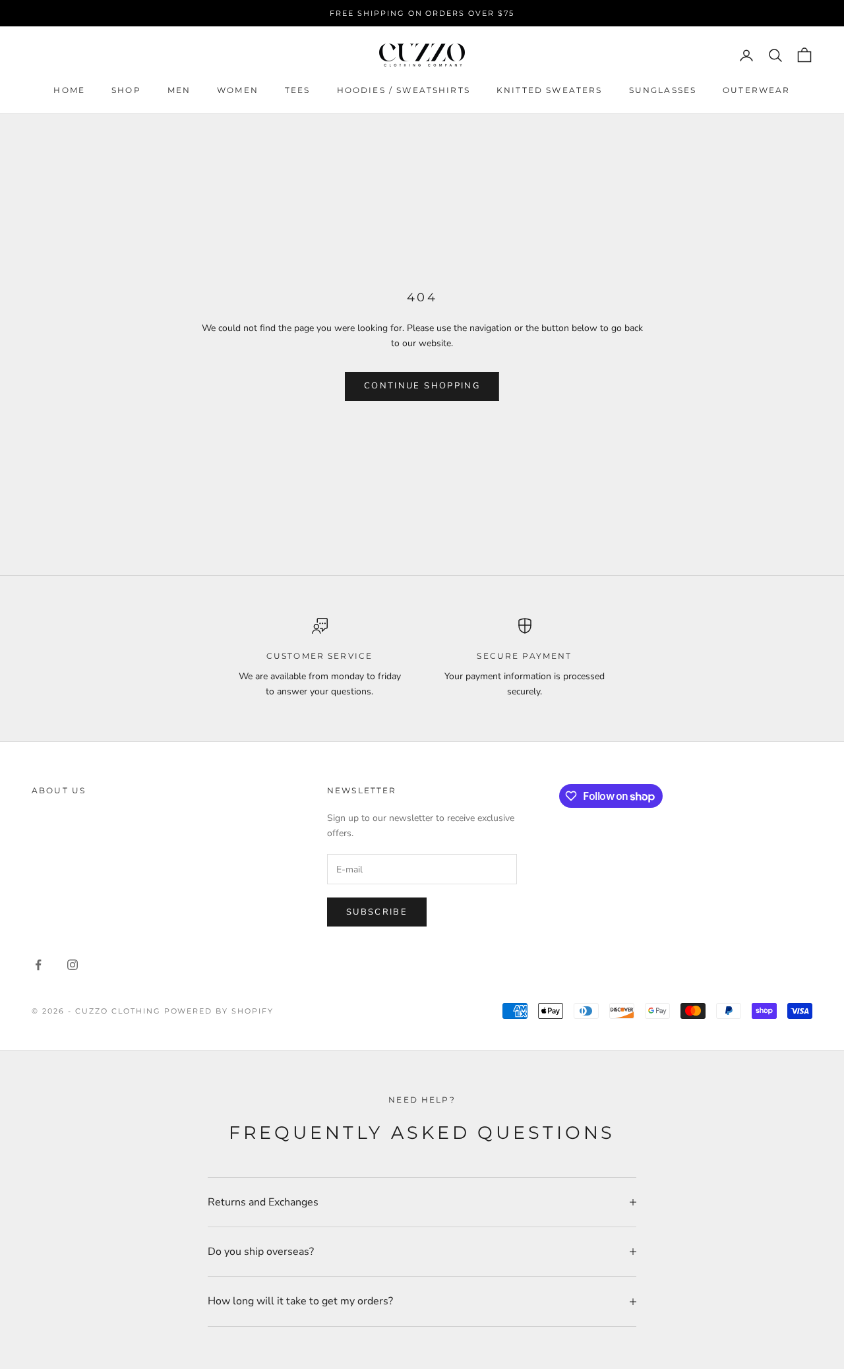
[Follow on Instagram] (72, 964)
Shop (126, 90)
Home (69, 90)
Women (237, 90)
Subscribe (376, 912)
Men (179, 90)
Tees (298, 90)
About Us (59, 790)
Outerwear (756, 90)
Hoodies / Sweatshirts (403, 90)
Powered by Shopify (219, 1011)
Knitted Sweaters (550, 90)
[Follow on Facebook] (38, 964)
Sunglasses (663, 90)
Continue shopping (422, 386)
